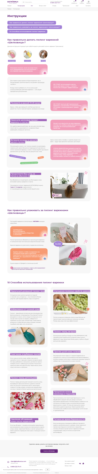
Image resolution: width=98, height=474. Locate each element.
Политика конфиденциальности (41, 472)
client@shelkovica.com (18, 461)
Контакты (88, 5)
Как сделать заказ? (70, 461)
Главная (9, 9)
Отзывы (54, 5)
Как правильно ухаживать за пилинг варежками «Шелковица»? (34, 27)
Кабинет (88, 3)
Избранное (74, 3)
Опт (32, 5)
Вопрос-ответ (42, 5)
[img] (89, 2)
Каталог (9, 5)
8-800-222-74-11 (16, 466)
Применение (66, 5)
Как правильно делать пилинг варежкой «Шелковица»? (31, 23)
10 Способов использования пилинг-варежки (27, 31)
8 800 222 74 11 (55, 2)
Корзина (82, 3)
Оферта (57, 472)
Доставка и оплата (69, 463)
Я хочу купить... (28, 2)
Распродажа (21, 5)
